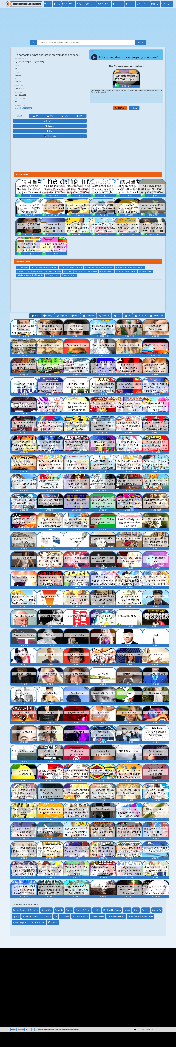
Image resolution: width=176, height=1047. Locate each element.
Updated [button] (90, 315)
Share (51, 131)
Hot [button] (118, 315)
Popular (81, 4)
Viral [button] (37, 315)
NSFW (141, 315)
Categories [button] (158, 315)
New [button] (76, 315)
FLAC (66, 116)
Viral (72, 4)
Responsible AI (27, 108)
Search (49, 4)
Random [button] (105, 315)
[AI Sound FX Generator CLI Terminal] (33, 1029)
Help (140, 4)
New (108, 4)
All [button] (129, 315)
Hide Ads (156, 4)
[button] (135, 1030)
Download (20, 116)
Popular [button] (63, 315)
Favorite (51, 126)
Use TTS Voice (120, 108)
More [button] (146, 4)
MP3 (37, 116)
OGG (80, 116)
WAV (51, 116)
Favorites (131, 4)
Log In (166, 4)
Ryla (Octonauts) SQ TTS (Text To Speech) (32, 62)
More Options (51, 121)
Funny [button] (49, 315)
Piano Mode (51, 136)
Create (119, 4)
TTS (101, 4)
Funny (58, 4)
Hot (65, 4)
